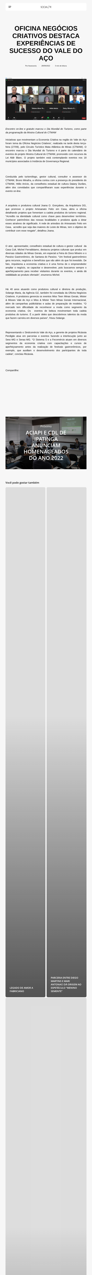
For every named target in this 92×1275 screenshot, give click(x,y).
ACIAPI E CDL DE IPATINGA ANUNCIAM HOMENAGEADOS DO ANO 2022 (46, 443)
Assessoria (32, 66)
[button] (10, 7)
